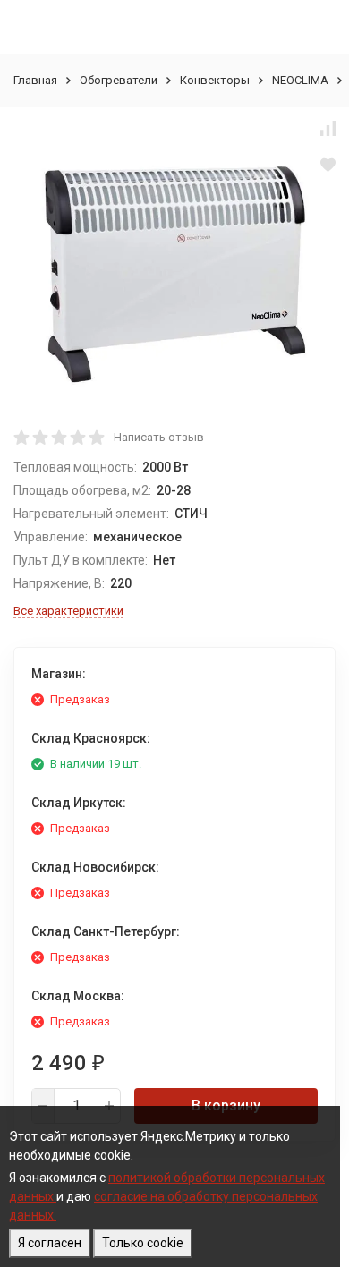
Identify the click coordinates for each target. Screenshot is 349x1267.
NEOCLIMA (300, 80)
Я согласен (49, 1243)
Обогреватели (118, 80)
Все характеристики (68, 610)
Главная (35, 80)
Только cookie (142, 1243)
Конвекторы (215, 80)
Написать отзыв (159, 437)
